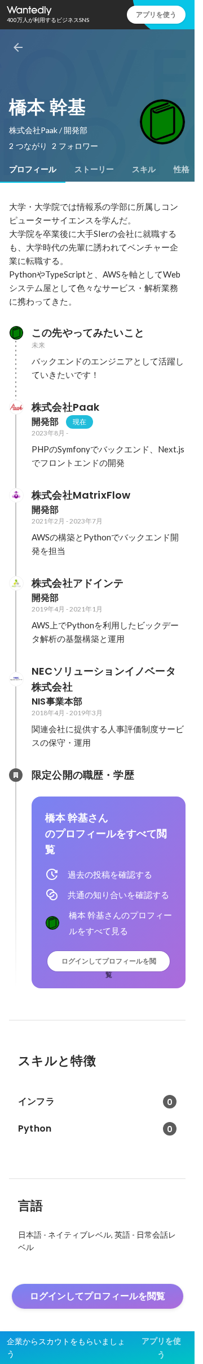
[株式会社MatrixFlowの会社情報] (16, 495)
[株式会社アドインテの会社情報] (16, 583)
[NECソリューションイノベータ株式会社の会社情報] (16, 679)
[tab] (32, 169)
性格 (181, 169)
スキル (144, 169)
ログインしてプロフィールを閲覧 (108, 963)
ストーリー (94, 169)
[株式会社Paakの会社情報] (16, 407)
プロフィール (32, 169)
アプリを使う (156, 14)
